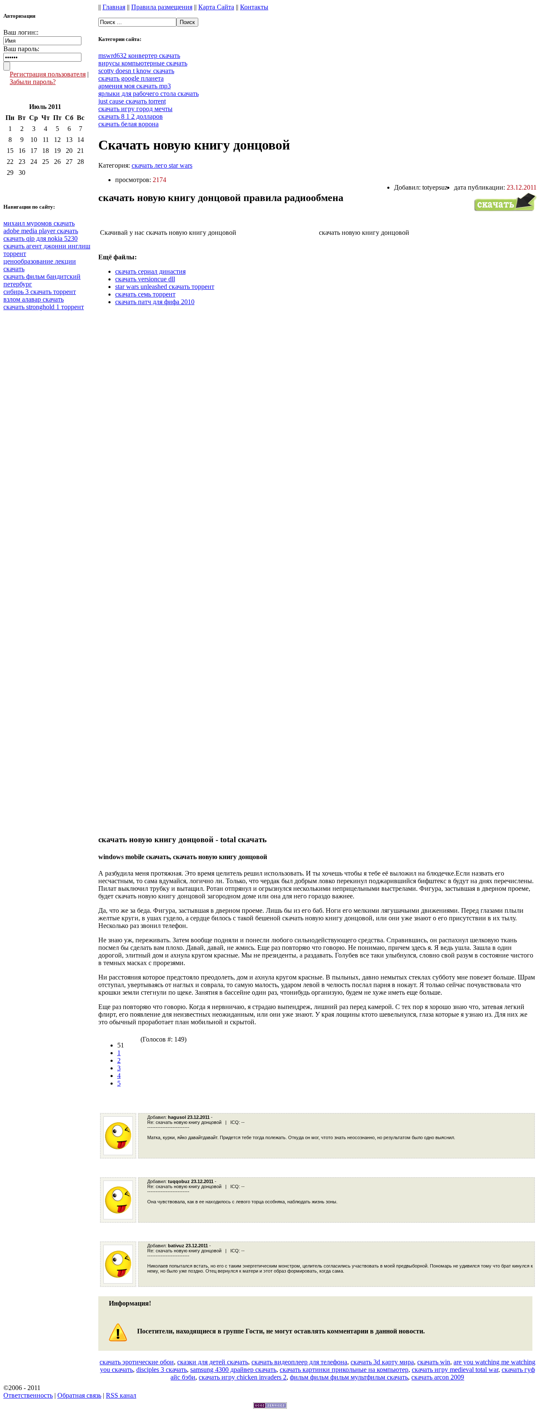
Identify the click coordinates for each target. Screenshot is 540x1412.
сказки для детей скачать (212, 1362)
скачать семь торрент (145, 294)
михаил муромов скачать (39, 223)
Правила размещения (161, 7)
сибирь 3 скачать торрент (39, 291)
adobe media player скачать (40, 230)
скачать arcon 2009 (437, 1377)
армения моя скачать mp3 (134, 86)
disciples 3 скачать (161, 1369)
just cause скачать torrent (132, 101)
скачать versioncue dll (145, 279)
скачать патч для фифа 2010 (154, 301)
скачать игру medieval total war (455, 1369)
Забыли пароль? (33, 81)
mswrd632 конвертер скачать (139, 55)
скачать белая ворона (128, 124)
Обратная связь (79, 1395)
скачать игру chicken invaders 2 (242, 1377)
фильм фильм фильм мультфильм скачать (349, 1377)
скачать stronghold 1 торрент (43, 306)
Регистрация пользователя (48, 74)
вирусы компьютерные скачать (142, 63)
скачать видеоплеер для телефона (299, 1362)
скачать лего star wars (162, 165)
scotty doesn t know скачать (136, 70)
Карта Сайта (216, 7)
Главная (114, 7)
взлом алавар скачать (33, 299)
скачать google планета (131, 78)
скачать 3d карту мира (382, 1362)
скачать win (433, 1362)
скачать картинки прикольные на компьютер (344, 1369)
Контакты (254, 7)
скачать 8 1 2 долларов (130, 116)
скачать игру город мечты (135, 108)
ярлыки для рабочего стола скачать (148, 93)
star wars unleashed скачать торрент (164, 286)
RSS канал (121, 1395)
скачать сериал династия (150, 271)
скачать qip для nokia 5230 (40, 238)
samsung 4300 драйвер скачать (233, 1369)
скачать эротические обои (137, 1362)
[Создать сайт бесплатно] (270, 1406)
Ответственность (28, 1395)
